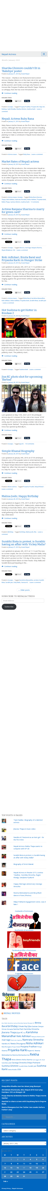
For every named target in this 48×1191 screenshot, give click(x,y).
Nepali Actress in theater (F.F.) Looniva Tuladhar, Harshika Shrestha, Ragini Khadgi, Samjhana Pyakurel (28, 875)
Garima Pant (18, 1029)
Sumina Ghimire (15, 202)
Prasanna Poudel (28, 487)
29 (11, 1176)
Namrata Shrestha (21, 199)
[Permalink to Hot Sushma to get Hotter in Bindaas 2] (24, 328)
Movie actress (12, 487)
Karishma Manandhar (38, 298)
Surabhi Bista (34, 301)
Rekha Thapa (6, 202)
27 (43, 1172)
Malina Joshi (29, 532)
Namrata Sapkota (16, 1040)
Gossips (10, 107)
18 (30, 1168)
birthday (22, 532)
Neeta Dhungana (17, 1043)
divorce (22, 248)
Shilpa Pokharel (33, 1062)
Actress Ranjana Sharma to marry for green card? (23, 211)
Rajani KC (31, 1051)
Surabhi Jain (42, 301)
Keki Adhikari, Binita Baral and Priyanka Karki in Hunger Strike (22, 259)
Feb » (5, 1181)
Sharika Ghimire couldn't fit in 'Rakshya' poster (21, 70)
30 (18, 1176)
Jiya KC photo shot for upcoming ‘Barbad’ (22, 378)
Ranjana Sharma (37, 248)
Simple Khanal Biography (18, 451)
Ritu (35, 532)
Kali (24, 1033)
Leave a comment (37, 154)
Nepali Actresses (17, 1188)
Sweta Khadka (12, 1070)
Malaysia (34, 1036)
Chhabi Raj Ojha (24, 1026)
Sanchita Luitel (6, 1063)
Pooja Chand (16, 1047)
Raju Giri (42, 107)
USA (14, 250)
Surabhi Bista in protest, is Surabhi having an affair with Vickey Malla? (24, 543)
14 (5, 1168)
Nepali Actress (9, 54)
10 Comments (29, 444)
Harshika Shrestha (31, 1029)
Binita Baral (33, 197)
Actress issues (12, 154)
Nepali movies (12, 1013)
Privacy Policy (6, 1188)
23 (18, 1172)
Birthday (10, 532)
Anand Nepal (25, 74)
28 (5, 1176)
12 (37, 1163)
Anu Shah (4, 1023)
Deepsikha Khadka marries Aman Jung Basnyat (21, 1086)
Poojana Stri (35, 107)
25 (30, 1172)
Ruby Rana (26, 154)
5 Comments (35, 202)
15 (11, 1168)
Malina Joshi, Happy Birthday (20, 496)
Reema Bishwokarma (20, 1055)
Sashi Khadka (11, 109)
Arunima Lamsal (13, 1023)
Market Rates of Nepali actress (20, 161)
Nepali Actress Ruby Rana (18, 118)
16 (18, 1168)
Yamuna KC (24, 582)
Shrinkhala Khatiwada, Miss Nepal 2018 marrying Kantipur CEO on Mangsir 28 (22, 1091)
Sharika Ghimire (21, 109)
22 (11, 1172)
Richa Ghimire (17, 1059)
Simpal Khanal (39, 487)
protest (36, 580)
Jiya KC (22, 444)
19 (37, 1168)
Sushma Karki (31, 109)
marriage (28, 248)
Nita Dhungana (6, 1047)
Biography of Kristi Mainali (23, 864)
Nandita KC (6, 1043)
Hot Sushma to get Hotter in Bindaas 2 (19, 312)
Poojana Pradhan (25, 107)
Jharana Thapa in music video (24, 829)
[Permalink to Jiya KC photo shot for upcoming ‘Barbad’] (24, 398)
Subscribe (9, 606)
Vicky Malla (17, 582)
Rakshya (4, 109)
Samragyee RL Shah (39, 1060)
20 (43, 1168)
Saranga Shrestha (19, 1062)
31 (24, 1176)
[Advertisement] (24, 25)
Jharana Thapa (9, 1032)
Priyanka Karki (41, 199)
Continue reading (10, 93)
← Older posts (24, 590)
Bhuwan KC (31, 1023)
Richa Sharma (27, 1059)
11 (30, 1163)
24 (24, 1172)
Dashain (35, 1026)
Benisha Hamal (22, 1023)
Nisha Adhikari (31, 199)
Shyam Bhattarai (7, 250)
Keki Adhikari (10, 199)
